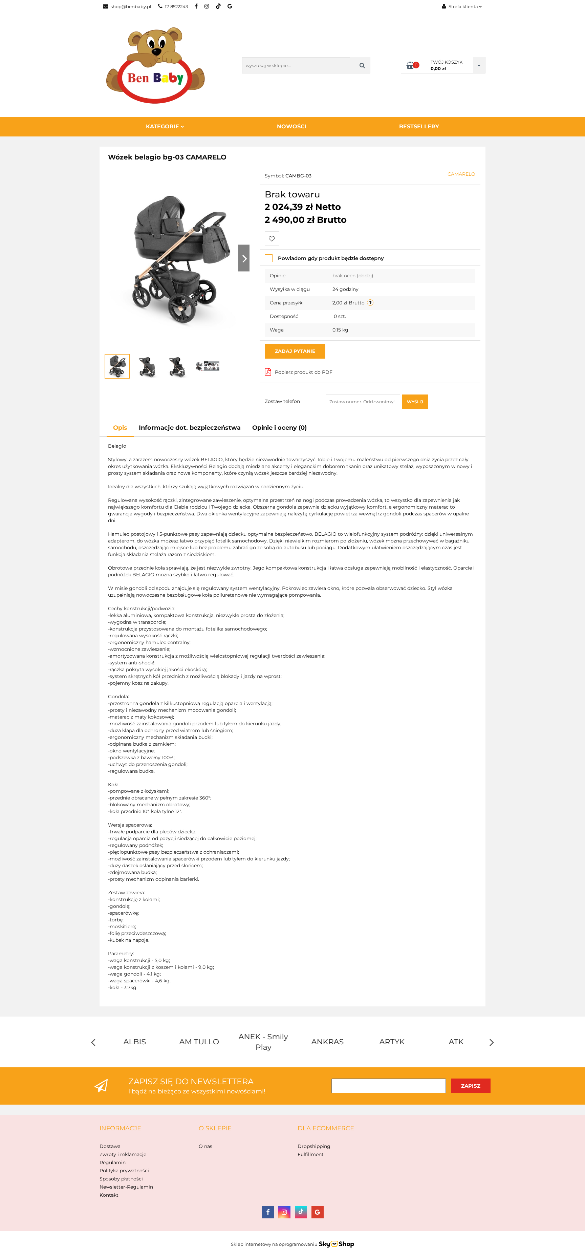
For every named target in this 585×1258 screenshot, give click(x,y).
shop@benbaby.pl (131, 6)
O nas (205, 1146)
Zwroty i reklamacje (123, 1154)
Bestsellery (419, 126)
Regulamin (113, 1162)
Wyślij (415, 401)
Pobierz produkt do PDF (303, 372)
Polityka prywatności (124, 1171)
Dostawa (110, 1146)
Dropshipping (314, 1146)
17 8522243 (176, 6)
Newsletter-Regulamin (126, 1187)
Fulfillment (311, 1154)
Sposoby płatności (121, 1179)
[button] (120, 1129)
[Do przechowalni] (272, 238)
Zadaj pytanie (295, 351)
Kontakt (109, 1195)
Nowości (291, 126)
